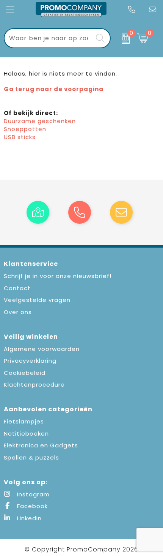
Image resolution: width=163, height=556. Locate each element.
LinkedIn (28, 518)
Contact (17, 288)
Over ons (18, 312)
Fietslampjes (24, 421)
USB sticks (20, 137)
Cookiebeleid (24, 373)
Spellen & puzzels (31, 457)
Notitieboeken (26, 434)
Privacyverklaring (30, 361)
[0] (122, 38)
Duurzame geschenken (40, 121)
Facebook (31, 506)
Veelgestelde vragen (37, 300)
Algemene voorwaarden (42, 349)
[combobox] (48, 38)
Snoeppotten (25, 129)
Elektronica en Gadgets (41, 445)
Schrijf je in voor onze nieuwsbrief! (57, 276)
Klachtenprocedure (34, 385)
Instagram (32, 494)
